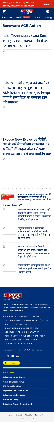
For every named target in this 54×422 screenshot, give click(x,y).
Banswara (5, 199)
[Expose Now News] (27, 11)
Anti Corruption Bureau (6, 196)
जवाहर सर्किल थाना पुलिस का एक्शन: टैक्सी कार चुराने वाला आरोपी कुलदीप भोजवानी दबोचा (34, 268)
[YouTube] (13, 356)
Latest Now (10, 205)
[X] (8, 356)
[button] (46, 4)
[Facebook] (4, 356)
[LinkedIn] (17, 356)
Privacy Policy (10, 6)
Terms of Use (27, 6)
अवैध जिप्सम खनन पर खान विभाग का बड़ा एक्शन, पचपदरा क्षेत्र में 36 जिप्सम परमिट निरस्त (25, 41)
